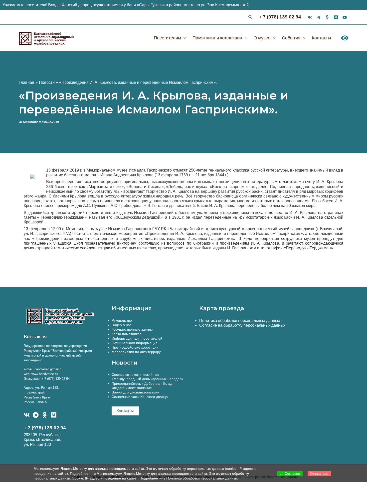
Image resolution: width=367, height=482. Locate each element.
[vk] (309, 17)
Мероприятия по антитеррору (136, 352)
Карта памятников (126, 334)
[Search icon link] (250, 17)
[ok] (327, 17)
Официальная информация (135, 343)
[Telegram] (36, 415)
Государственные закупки (133, 329)
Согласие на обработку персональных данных (242, 325)
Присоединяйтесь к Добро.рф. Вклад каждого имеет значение (142, 386)
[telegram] (318, 17)
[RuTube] (344, 17)
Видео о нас (122, 325)
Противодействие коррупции (135, 347)
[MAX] (54, 415)
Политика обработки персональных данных (239, 320)
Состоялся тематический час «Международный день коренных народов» (147, 377)
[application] (183, 38)
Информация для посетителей (137, 338)
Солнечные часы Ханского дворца (140, 397)
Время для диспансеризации (135, 392)
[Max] (336, 17)
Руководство (122, 320)
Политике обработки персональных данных (202, 478)
